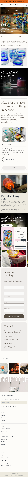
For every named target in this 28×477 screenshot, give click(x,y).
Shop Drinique (23, 239)
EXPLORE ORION (20, 246)
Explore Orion (18, 239)
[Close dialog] (26, 228)
